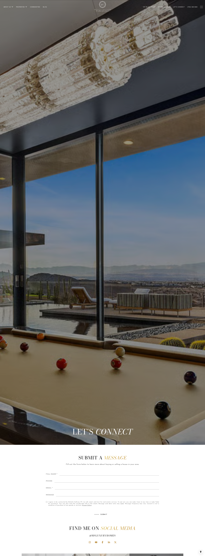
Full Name (51, 474)
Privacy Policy (87, 505)
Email (48, 488)
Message (50, 495)
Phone (49, 481)
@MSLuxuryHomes (102, 535)
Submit (103, 514)
